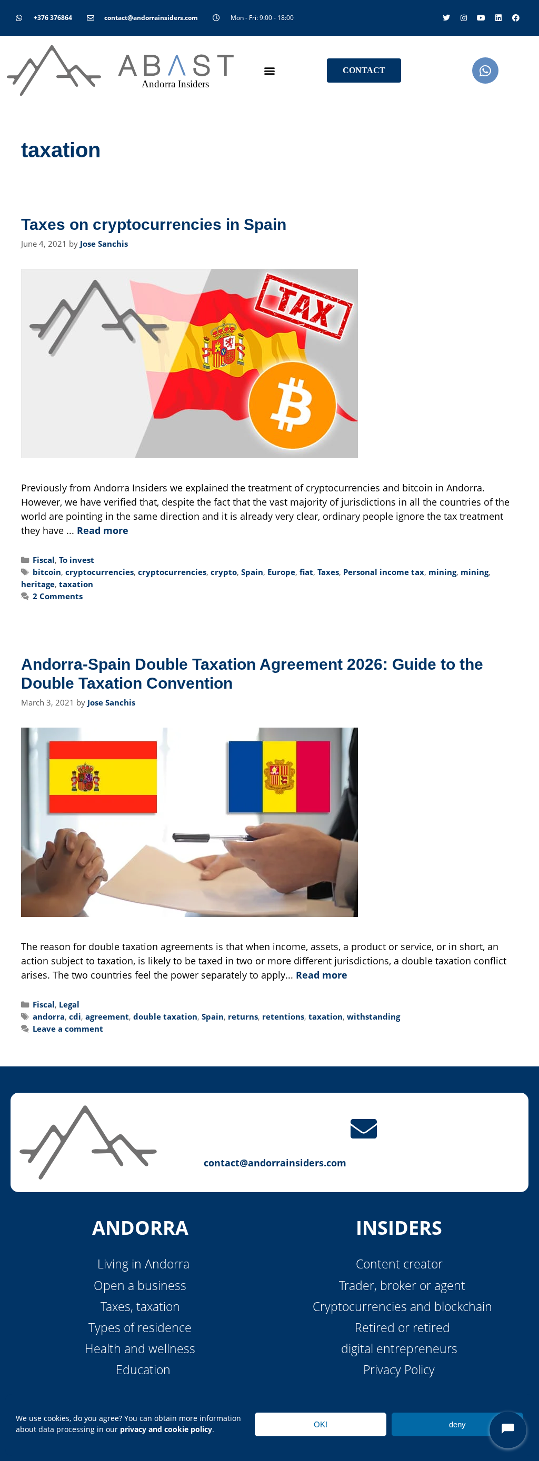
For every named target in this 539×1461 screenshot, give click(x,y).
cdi (75, 1016)
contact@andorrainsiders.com (275, 1162)
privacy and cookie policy (166, 1429)
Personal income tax (383, 572)
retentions (283, 1016)
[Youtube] (481, 18)
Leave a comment (68, 1028)
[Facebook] (515, 18)
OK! (320, 1424)
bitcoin (47, 572)
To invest (76, 560)
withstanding (373, 1016)
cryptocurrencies (99, 572)
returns (243, 1016)
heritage (38, 584)
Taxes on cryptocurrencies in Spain (153, 224)
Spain (252, 572)
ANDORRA (140, 1228)
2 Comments (58, 596)
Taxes (328, 572)
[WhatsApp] (485, 70)
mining (442, 572)
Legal (69, 1004)
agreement (107, 1016)
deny (457, 1424)
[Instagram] (463, 18)
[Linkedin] (498, 18)
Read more (102, 530)
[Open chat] (508, 1430)
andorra (49, 1016)
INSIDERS (399, 1228)
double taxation (165, 1016)
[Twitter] (446, 18)
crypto (224, 572)
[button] (269, 70)
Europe (281, 572)
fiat (306, 572)
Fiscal (44, 560)
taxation (76, 584)
